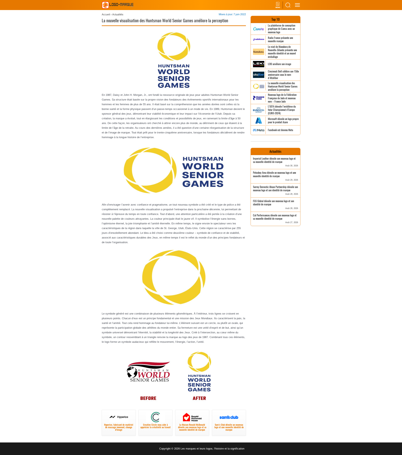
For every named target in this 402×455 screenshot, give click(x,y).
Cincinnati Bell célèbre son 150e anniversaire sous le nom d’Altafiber (283, 75)
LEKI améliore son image (279, 64)
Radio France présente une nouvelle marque (280, 39)
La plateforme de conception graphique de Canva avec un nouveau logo (281, 29)
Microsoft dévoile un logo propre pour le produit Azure (283, 120)
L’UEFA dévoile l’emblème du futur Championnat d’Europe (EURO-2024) (282, 110)
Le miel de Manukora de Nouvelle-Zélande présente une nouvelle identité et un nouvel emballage (282, 51)
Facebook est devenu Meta (280, 130)
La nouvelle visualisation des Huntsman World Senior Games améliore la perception (282, 87)
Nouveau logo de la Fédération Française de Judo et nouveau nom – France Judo (282, 98)
